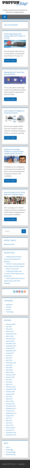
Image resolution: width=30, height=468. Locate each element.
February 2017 (10, 428)
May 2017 (9, 420)
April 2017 (9, 423)
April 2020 (9, 370)
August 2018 (10, 394)
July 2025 (9, 327)
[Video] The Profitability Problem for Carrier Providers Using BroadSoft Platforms (14, 151)
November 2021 (11, 346)
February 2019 (10, 387)
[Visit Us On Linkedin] (22, 292)
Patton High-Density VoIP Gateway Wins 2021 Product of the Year (14, 36)
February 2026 (10, 324)
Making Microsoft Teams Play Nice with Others (14, 73)
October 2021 (10, 348)
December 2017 (11, 406)
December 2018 (11, 389)
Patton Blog (15, 7)
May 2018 (9, 399)
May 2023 (9, 329)
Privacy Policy (21, 464)
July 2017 (9, 418)
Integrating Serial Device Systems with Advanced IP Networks (12, 259)
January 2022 (10, 341)
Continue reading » (10, 60)
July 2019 (9, 379)
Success (8, 309)
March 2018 (10, 401)
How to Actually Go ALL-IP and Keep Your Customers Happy (14, 193)
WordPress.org (10, 454)
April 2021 (9, 360)
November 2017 (11, 408)
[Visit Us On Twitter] (14, 292)
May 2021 (9, 358)
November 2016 (11, 435)
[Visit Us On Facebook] (16, 292)
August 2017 (10, 416)
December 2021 (11, 343)
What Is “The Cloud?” (12, 269)
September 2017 (11, 413)
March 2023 (10, 331)
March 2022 (10, 336)
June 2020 (9, 365)
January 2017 (10, 430)
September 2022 (11, 334)
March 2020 (10, 372)
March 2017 (10, 425)
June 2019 (9, 382)
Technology (9, 312)
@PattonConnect (9, 244)
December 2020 (11, 363)
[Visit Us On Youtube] (19, 292)
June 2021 (9, 355)
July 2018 (9, 396)
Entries (9, 450)
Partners (8, 307)
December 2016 (11, 432)
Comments (10, 452)
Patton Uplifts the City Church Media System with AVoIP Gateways (14, 280)
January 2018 (10, 404)
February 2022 (10, 339)
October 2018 (10, 392)
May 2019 (9, 384)
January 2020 (10, 377)
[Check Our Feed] (24, 292)
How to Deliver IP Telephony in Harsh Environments (14, 112)
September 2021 (11, 351)
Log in (8, 447)
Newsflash (9, 305)
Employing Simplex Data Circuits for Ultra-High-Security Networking (14, 273)
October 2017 (10, 411)
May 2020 (9, 367)
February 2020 (10, 375)
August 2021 (10, 353)
